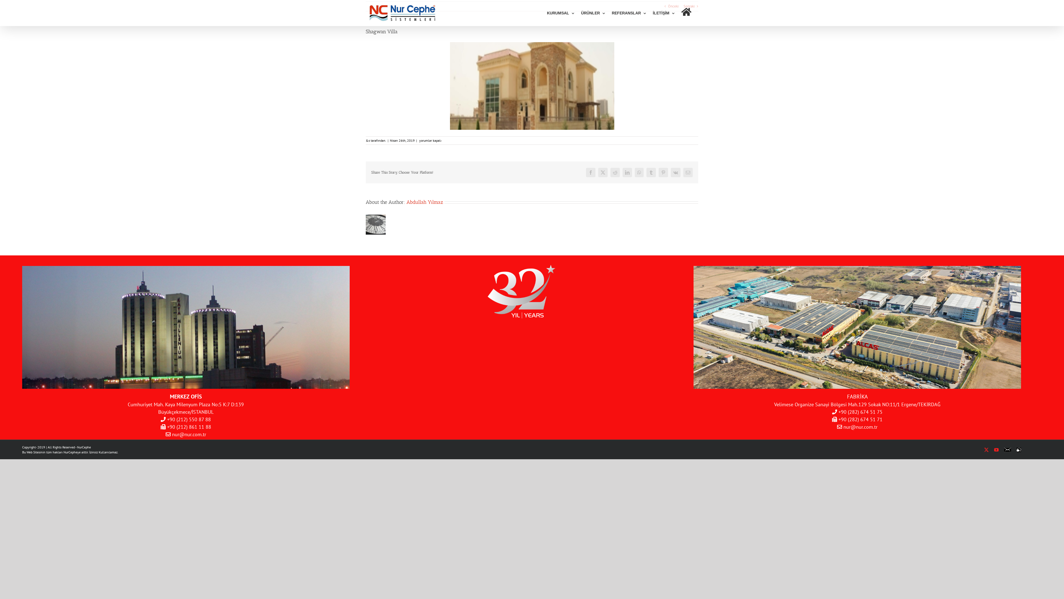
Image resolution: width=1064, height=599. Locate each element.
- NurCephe (83, 447)
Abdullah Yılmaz (424, 202)
